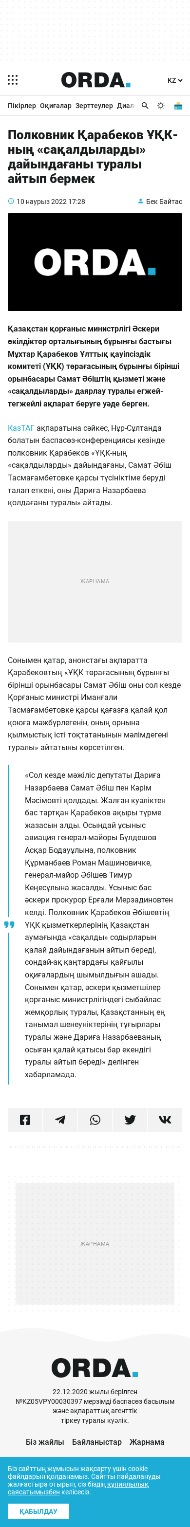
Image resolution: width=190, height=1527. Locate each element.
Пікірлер (22, 106)
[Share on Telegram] (60, 1120)
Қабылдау (38, 1511)
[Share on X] (130, 1120)
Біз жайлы (45, 1442)
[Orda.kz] (95, 1382)
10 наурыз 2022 (42, 201)
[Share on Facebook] (25, 1120)
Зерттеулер (94, 106)
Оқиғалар (56, 106)
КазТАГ (21, 428)
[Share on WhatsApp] (95, 1120)
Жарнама (147, 1442)
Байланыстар (97, 1442)
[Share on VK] (165, 1120)
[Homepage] (96, 80)
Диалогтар (134, 106)
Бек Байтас (164, 201)
